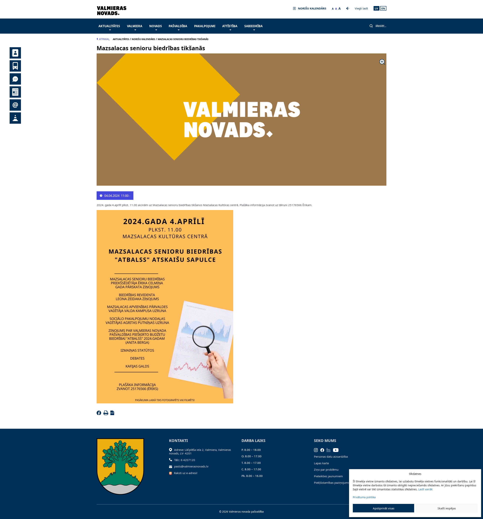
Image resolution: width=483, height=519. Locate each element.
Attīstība (229, 26)
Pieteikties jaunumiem (328, 476)
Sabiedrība (253, 26)
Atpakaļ (104, 39)
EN (383, 8)
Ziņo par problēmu (326, 469)
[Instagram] (317, 450)
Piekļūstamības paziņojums (331, 482)
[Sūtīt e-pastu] (171, 466)
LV (376, 8)
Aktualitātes (109, 26)
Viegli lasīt (361, 8)
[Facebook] (100, 414)
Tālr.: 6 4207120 (184, 460)
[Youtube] (337, 450)
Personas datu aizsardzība (331, 456)
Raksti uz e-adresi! (185, 473)
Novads (155, 26)
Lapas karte (321, 463)
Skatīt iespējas (447, 508)
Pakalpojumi (204, 26)
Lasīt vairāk (425, 489)
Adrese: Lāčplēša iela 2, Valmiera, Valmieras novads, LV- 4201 (200, 451)
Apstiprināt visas (383, 508)
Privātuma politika (364, 497)
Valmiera (134, 26)
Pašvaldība (178, 26)
